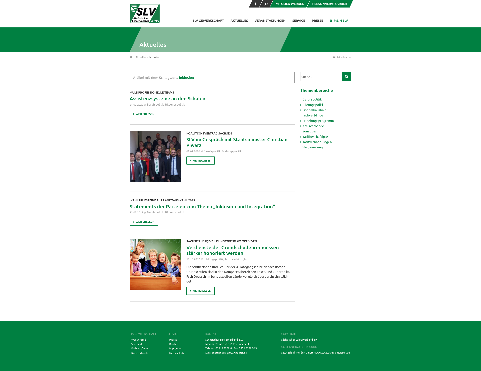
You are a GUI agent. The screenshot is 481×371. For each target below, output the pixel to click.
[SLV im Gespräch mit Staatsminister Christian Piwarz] (155, 156)
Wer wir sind (138, 339)
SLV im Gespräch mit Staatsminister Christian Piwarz (236, 142)
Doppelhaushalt (314, 110)
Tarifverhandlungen (317, 142)
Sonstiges (310, 131)
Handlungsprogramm (318, 120)
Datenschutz (177, 352)
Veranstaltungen (270, 20)
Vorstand (136, 344)
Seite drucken (343, 57)
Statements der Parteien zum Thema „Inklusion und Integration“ (202, 206)
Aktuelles (239, 20)
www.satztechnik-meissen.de (332, 352)
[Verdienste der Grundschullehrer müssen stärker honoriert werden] (155, 264)
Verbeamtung (313, 147)
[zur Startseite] (145, 13)
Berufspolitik (155, 104)
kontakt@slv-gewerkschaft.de (229, 352)
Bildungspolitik (175, 104)
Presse (317, 20)
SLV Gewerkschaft (208, 20)
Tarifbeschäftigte (236, 259)
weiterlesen (145, 114)
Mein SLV (341, 20)
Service (298, 20)
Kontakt (174, 344)
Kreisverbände (313, 126)
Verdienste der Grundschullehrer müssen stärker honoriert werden (232, 250)
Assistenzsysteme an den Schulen (167, 98)
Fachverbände (313, 115)
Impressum (175, 348)
